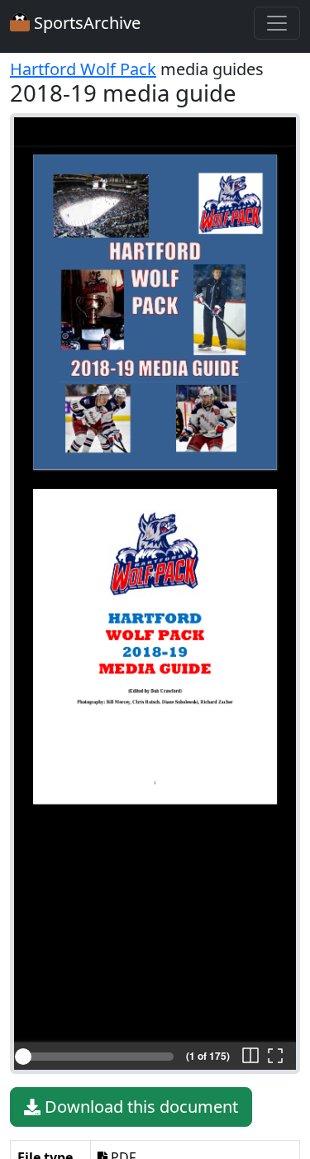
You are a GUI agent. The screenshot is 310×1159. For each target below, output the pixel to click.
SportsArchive (85, 23)
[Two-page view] (250, 1056)
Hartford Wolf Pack (83, 69)
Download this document (139, 1106)
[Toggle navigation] (277, 23)
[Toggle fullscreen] (275, 1056)
